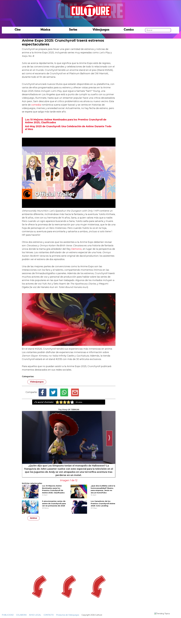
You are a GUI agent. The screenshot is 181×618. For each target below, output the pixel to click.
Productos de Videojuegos (67, 615)
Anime (33, 518)
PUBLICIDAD (8, 615)
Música (45, 29)
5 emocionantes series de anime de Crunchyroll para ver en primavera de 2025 (54, 503)
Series (73, 29)
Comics (129, 29)
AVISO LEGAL (35, 615)
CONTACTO (49, 615)
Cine (18, 29)
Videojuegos (101, 29)
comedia (36, 104)
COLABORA (21, 615)
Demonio (76, 249)
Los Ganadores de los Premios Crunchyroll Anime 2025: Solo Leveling (103, 503)
